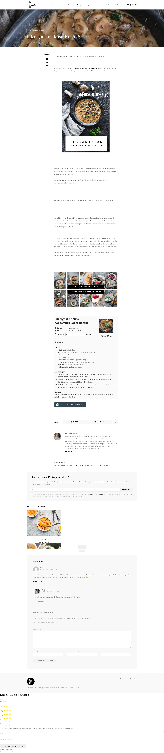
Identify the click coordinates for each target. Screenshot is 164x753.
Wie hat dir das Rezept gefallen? (41, 620)
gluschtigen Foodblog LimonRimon (83, 68)
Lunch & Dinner (31, 30)
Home (45, 5)
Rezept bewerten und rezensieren (13, 744)
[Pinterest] (133, 5)
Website (103, 649)
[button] (55, 341)
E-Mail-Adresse (72, 649)
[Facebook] (128, 5)
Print (105, 336)
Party (118, 5)
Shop (87, 5)
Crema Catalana (44, 540)
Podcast (102, 5)
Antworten (38, 579)
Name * (2, 731)
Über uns (94, 5)
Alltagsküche (59, 463)
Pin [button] (110, 336)
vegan (89, 463)
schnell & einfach (79, 463)
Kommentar (36, 627)
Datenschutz (133, 676)
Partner (110, 5)
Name (35, 649)
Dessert (41, 537)
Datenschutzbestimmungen (86, 492)
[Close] (1, 696)
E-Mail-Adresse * (5, 737)
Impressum (122, 676)
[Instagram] (130, 5)
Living (78, 5)
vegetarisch (98, 463)
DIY (61, 5)
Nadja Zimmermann (32, 42)
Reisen (69, 5)
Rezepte (52, 5)
